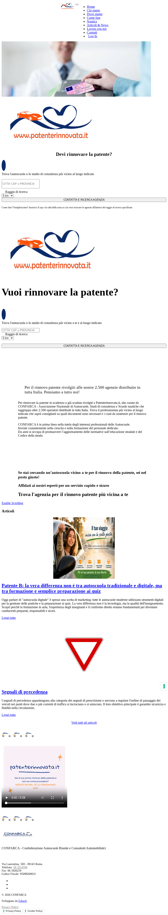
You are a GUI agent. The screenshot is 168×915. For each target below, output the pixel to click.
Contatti (92, 32)
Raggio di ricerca (16, 192)
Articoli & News (97, 25)
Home (91, 6)
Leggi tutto (9, 617)
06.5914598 (20, 867)
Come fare (93, 17)
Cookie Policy (34, 910)
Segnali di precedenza (25, 691)
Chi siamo (93, 10)
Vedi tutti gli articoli (84, 722)
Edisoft (22, 901)
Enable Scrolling (12, 503)
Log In (92, 36)
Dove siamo (94, 14)
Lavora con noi (97, 29)
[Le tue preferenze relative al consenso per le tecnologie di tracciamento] (164, 686)
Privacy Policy (10, 907)
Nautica (92, 21)
